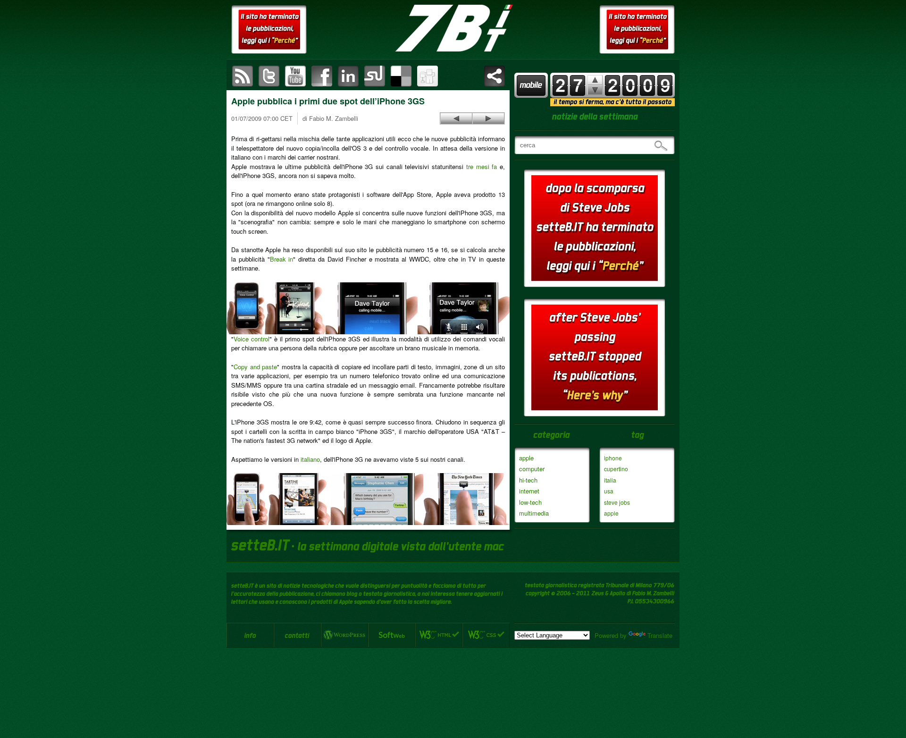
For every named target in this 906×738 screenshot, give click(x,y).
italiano (310, 459)
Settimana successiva (595, 80)
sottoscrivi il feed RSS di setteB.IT (242, 76)
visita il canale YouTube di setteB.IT (295, 76)
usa (608, 491)
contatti (297, 635)
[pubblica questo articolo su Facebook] (321, 76)
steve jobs (617, 502)
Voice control (251, 338)
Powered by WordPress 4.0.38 (344, 635)
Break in (282, 258)
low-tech (530, 502)
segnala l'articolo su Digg (427, 76)
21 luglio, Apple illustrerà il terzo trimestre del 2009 (456, 118)
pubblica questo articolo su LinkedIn (348, 76)
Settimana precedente (595, 90)
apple (526, 457)
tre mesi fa (481, 166)
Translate (659, 635)
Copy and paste (255, 366)
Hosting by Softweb (392, 635)
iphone (613, 458)
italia (610, 480)
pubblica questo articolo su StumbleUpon (374, 76)
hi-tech (528, 479)
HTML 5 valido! (439, 635)
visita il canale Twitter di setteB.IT (269, 76)
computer (532, 468)
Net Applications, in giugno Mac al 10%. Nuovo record (488, 118)
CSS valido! (486, 635)
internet (529, 490)
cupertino (616, 469)
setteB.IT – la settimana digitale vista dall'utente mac (453, 28)
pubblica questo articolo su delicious (401, 76)
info (250, 635)
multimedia (534, 513)
